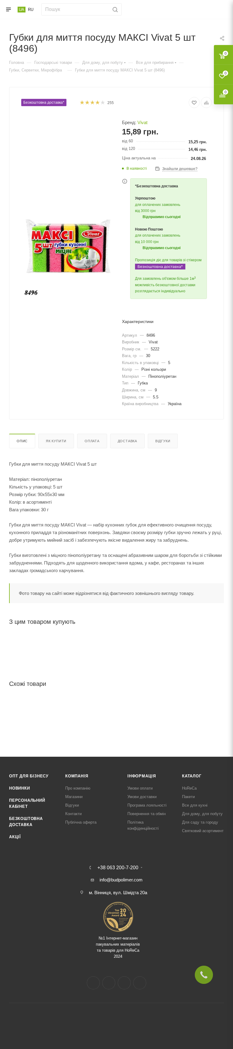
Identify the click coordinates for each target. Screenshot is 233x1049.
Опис (22, 441)
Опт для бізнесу (29, 776)
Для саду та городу (200, 822)
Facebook (93, 982)
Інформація (141, 776)
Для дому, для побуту (202, 813)
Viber (139, 982)
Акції (15, 837)
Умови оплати (140, 788)
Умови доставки (142, 796)
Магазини (74, 796)
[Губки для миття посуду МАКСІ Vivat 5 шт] (68, 249)
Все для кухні (195, 805)
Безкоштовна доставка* (43, 102)
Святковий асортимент (203, 830)
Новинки (19, 788)
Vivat (142, 122)
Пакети (188, 796)
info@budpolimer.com (121, 879)
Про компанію (77, 788)
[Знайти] (114, 9)
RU (30, 9)
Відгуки (163, 441)
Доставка (127, 441)
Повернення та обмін (146, 813)
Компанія (76, 776)
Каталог (191, 776)
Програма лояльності (147, 805)
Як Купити (56, 441)
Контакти (73, 813)
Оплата (92, 441)
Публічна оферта (80, 822)
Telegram (124, 982)
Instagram (108, 982)
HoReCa (189, 788)
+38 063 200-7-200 (117, 867)
